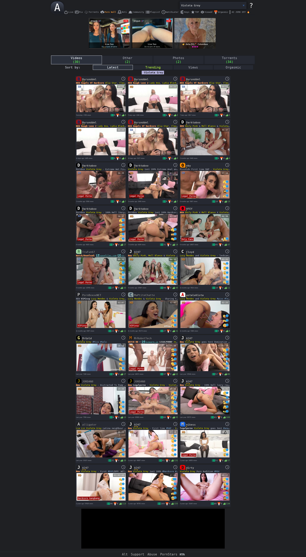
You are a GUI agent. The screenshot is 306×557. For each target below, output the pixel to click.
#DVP (110, 471)
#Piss (96, 342)
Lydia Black (169, 83)
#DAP (168, 428)
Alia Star (111, 83)
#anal (226, 428)
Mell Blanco (209, 126)
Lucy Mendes (187, 255)
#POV (216, 471)
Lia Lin (80, 428)
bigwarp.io (152, 342)
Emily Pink (191, 126)
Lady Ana (155, 83)
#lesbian (230, 299)
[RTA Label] (182, 554)
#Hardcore (168, 471)
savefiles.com (108, 255)
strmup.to (127, 255)
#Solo (103, 342)
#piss (220, 299)
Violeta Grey (227, 126)
